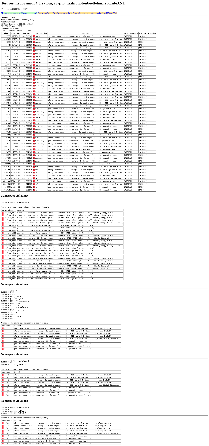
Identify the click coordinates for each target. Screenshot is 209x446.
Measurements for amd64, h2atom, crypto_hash (19, 13)
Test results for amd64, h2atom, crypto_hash (55, 13)
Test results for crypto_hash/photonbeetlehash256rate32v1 (95, 13)
